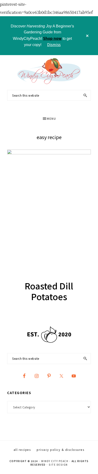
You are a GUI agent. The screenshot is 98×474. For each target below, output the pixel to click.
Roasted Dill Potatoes (49, 290)
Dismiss (54, 44)
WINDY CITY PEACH (54, 461)
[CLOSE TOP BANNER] (87, 35)
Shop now (52, 38)
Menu (51, 118)
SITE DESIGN (58, 464)
